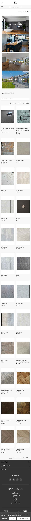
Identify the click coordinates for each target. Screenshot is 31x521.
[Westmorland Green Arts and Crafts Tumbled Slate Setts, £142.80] (23, 116)
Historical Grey (20, 247)
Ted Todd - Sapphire (21, 420)
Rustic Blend (4, 360)
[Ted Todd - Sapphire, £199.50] (23, 408)
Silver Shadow (19, 190)
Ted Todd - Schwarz (6, 420)
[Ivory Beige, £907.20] (23, 319)
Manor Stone (4, 303)
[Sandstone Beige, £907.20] (23, 148)
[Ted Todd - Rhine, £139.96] (23, 436)
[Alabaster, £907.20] (7, 178)
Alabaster (3, 190)
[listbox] (18, 99)
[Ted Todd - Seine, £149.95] (23, 378)
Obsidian (18, 219)
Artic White (4, 219)
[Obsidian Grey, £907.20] (23, 291)
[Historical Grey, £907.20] (23, 235)
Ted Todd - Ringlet (5, 449)
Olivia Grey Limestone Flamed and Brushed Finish (22, 361)
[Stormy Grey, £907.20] (7, 263)
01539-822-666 (26, 11)
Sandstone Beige (20, 160)
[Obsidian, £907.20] (23, 206)
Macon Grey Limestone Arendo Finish (6, 391)
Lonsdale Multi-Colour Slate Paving (6, 161)
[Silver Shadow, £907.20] (23, 178)
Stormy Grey (4, 275)
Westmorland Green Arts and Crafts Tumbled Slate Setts (22, 130)
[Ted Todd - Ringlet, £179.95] (7, 436)
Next (27, 103)
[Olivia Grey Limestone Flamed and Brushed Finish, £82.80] (23, 348)
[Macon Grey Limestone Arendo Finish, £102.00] (7, 378)
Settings (4, 518)
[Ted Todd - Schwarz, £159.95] (7, 408)
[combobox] (15, 7)
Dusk (17, 275)
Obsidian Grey (19, 303)
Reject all (12, 518)
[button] (15, 25)
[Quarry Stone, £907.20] (7, 319)
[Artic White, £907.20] (7, 206)
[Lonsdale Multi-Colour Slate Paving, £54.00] (7, 148)
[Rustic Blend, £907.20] (7, 348)
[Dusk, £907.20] (23, 263)
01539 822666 (16, 503)
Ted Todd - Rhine (20, 449)
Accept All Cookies (23, 518)
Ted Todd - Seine (20, 390)
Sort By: (4, 98)
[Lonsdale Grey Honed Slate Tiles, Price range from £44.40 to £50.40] (7, 116)
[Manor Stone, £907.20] (7, 291)
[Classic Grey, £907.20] (7, 235)
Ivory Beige (19, 332)
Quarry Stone (4, 332)
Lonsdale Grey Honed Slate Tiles (7, 129)
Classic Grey (4, 247)
